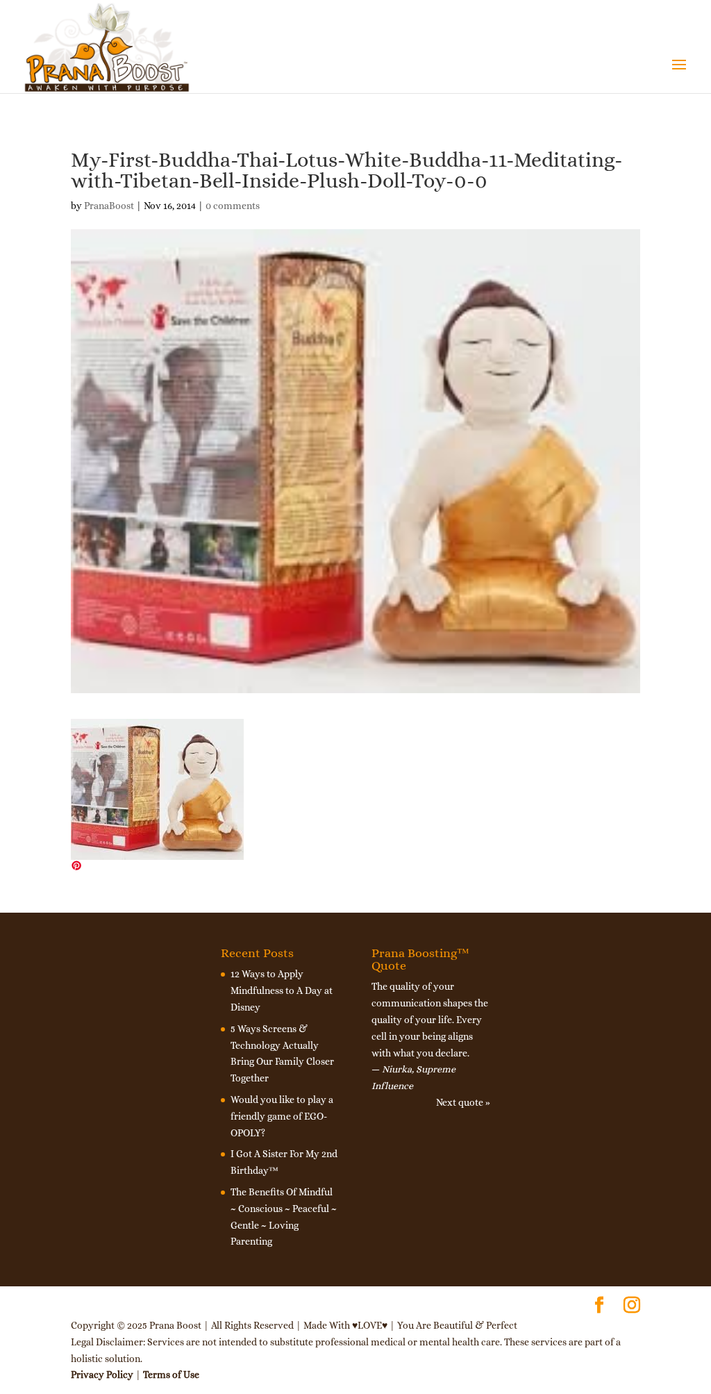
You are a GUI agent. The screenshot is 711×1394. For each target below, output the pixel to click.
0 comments (233, 205)
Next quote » (463, 1102)
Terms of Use (171, 1374)
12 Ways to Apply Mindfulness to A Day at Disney (282, 990)
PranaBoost (109, 205)
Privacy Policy (102, 1374)
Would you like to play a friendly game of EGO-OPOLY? (282, 1116)
